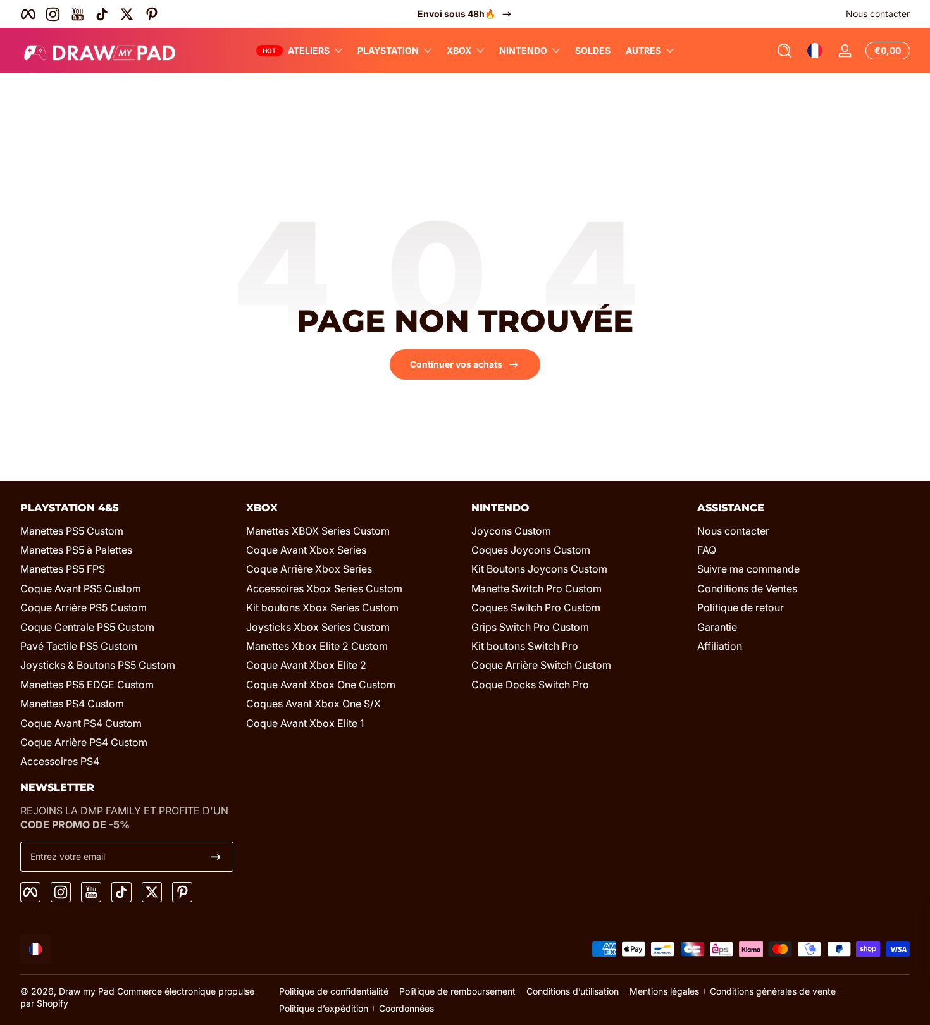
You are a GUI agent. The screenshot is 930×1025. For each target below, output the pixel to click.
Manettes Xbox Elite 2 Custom (317, 646)
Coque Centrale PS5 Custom (87, 627)
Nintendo (523, 50)
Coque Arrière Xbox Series (309, 568)
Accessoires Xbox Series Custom (324, 588)
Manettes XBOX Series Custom (318, 531)
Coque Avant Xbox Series (306, 550)
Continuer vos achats (456, 364)
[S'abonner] (215, 857)
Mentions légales (664, 991)
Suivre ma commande (748, 568)
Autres (643, 50)
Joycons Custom (511, 531)
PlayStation (388, 50)
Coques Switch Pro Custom (535, 607)
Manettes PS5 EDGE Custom (87, 684)
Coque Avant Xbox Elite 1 (305, 723)
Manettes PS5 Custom (71, 531)
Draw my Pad (87, 991)
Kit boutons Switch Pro (524, 646)
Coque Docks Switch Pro (530, 684)
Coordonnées (406, 1008)
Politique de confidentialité (333, 991)
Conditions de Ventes (747, 588)
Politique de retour (740, 607)
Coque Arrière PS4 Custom (83, 742)
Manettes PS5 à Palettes (76, 550)
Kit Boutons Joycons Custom (539, 568)
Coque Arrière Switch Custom (541, 665)
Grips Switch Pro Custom (530, 627)
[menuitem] (126, 531)
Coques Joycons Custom (530, 550)
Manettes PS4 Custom (72, 703)
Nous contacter (878, 13)
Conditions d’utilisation (572, 991)
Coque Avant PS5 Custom (80, 588)
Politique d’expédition (323, 1008)
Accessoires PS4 (59, 761)
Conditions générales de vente (773, 991)
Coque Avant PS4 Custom (81, 723)
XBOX (459, 50)
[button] (784, 50)
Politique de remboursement (457, 991)
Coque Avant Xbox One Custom (320, 684)
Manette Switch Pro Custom (536, 588)
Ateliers (309, 50)
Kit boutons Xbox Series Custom (322, 607)
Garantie (717, 627)
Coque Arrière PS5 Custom (83, 607)
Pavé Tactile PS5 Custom (78, 646)
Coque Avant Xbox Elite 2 (306, 665)
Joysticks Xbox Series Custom (318, 627)
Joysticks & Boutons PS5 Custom (97, 665)
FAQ (706, 550)
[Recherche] (784, 50)
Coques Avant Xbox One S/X (313, 703)
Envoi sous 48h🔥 (456, 13)
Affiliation (719, 646)
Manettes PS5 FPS (62, 568)
